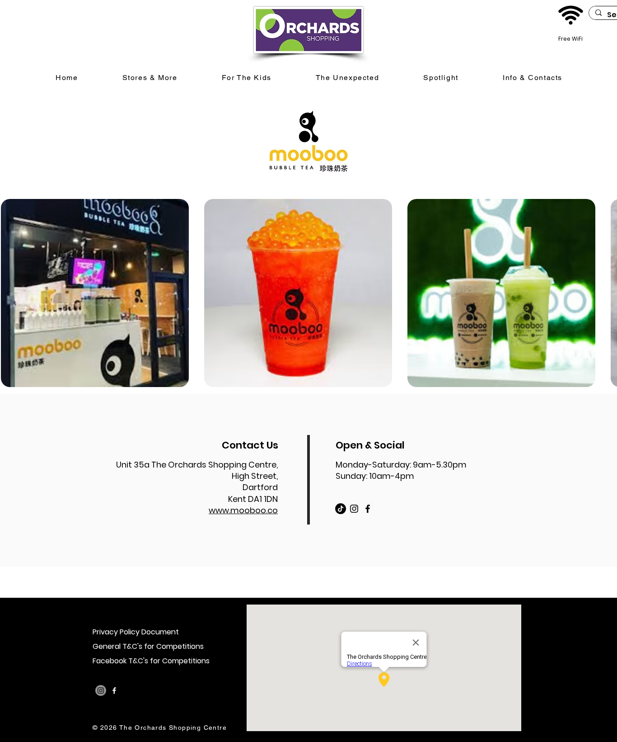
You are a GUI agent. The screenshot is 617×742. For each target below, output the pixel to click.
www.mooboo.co (243, 510)
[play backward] (11, 293)
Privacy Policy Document (136, 632)
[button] (95, 293)
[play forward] (605, 293)
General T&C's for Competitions (148, 646)
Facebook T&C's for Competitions (151, 661)
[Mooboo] (340, 508)
